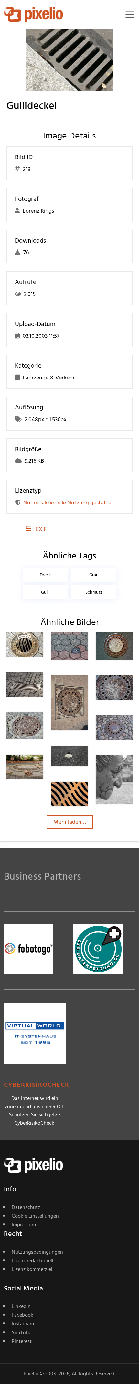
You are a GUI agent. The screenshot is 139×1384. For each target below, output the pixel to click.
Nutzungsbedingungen (37, 1252)
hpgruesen (43, 725)
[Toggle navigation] (129, 14)
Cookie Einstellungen (35, 1216)
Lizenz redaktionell (32, 1260)
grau (94, 574)
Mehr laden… (69, 821)
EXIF (41, 529)
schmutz (93, 592)
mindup (83, 645)
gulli (45, 592)
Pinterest (22, 1341)
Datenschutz (26, 1207)
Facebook (22, 1315)
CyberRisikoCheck (37, 1085)
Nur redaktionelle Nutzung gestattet (68, 502)
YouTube (21, 1332)
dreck (45, 574)
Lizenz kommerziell (33, 1269)
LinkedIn (21, 1306)
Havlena (40, 645)
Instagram (23, 1323)
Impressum (24, 1224)
